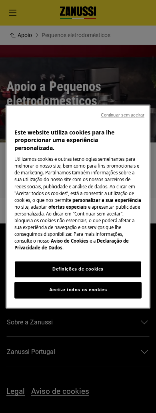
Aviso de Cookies (69, 241)
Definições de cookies (78, 269)
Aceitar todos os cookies (78, 289)
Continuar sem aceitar (122, 115)
